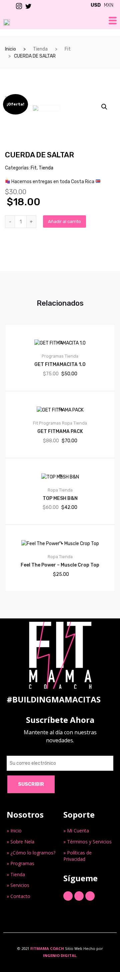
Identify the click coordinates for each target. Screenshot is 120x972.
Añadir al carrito (64, 221)
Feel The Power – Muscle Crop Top (60, 565)
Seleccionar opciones (64, 614)
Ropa (67, 423)
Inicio (10, 49)
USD (96, 5)
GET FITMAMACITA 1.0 (60, 364)
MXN (108, 5)
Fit (68, 49)
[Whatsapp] (90, 896)
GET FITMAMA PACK (60, 431)
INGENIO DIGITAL (59, 955)
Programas (53, 356)
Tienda (40, 49)
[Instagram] (79, 896)
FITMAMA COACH (47, 948)
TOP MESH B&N (60, 498)
